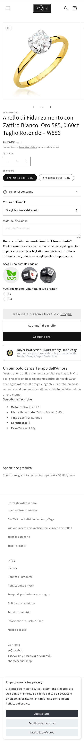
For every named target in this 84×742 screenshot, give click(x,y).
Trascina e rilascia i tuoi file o (42, 314)
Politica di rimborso (20, 577)
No (10, 298)
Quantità (8, 153)
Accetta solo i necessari (42, 723)
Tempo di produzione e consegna (29, 594)
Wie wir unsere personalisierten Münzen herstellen (40, 528)
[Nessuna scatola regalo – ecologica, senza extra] (11, 275)
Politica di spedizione (21, 603)
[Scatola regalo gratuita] (29, 275)
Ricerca (12, 568)
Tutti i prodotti (17, 545)
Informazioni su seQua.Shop (26, 621)
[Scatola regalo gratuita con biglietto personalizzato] (48, 275)
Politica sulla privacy (21, 585)
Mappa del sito (17, 629)
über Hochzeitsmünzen (22, 510)
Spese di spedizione (28, 147)
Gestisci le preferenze (42, 732)
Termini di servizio (19, 612)
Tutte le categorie (19, 536)
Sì (9, 294)
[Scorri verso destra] (50, 107)
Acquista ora (42, 336)
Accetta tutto (42, 713)
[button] (8, 8)
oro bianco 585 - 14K (56, 177)
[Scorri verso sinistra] (33, 107)
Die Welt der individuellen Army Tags (31, 519)
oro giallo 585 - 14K (20, 177)
